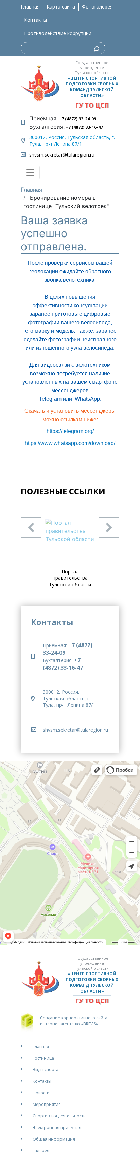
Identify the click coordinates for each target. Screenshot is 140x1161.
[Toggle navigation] (30, 172)
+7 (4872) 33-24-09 (77, 119)
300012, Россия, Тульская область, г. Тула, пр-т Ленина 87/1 (72, 140)
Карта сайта (61, 6)
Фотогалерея (97, 6)
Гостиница (43, 1058)
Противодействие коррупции (57, 33)
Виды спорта (45, 1070)
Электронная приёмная (57, 1127)
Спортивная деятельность (59, 1116)
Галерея (41, 1151)
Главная (30, 6)
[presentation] (31, 527)
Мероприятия (47, 1104)
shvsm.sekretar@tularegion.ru (61, 154)
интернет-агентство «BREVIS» (69, 1024)
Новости (41, 1093)
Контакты (35, 20)
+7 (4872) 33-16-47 (84, 127)
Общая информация (54, 1139)
